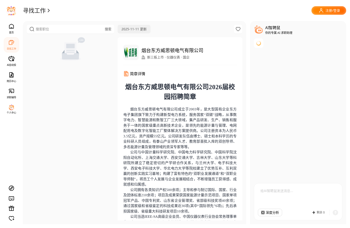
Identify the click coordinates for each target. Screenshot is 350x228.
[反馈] (11, 198)
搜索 (108, 29)
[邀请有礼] (11, 208)
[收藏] (238, 29)
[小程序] (11, 188)
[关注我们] (11, 218)
